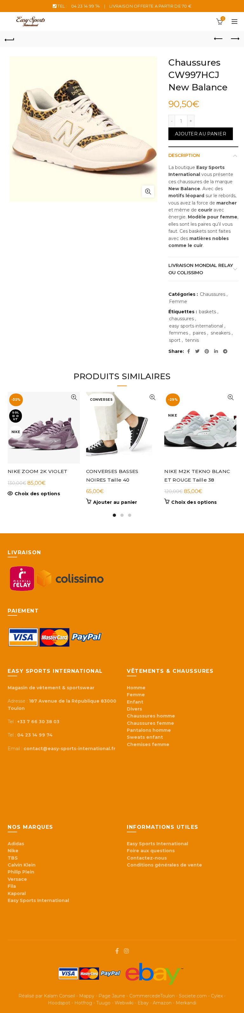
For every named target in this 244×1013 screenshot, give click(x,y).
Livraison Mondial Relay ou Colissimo (200, 269)
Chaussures (212, 294)
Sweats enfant (145, 737)
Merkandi (186, 1003)
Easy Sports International (157, 844)
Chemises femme (148, 744)
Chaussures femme (150, 723)
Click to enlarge (148, 191)
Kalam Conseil (59, 996)
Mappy (86, 996)
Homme (136, 688)
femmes (178, 333)
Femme (178, 301)
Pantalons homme (149, 730)
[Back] (9, 39)
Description (184, 155)
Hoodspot (59, 1003)
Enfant (135, 702)
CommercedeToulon (152, 996)
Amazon (162, 1003)
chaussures (181, 318)
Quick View (74, 397)
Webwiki (124, 1003)
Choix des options (37, 494)
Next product (234, 39)
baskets (207, 312)
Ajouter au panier (200, 134)
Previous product (219, 39)
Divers (134, 709)
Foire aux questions (151, 851)
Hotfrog (83, 1003)
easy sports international (196, 326)
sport (174, 340)
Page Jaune (111, 996)
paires (199, 333)
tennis (192, 340)
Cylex (217, 996)
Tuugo (103, 1003)
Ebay (143, 1003)
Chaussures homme (151, 716)
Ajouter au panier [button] (115, 502)
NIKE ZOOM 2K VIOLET (38, 471)
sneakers (220, 333)
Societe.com (193, 996)
